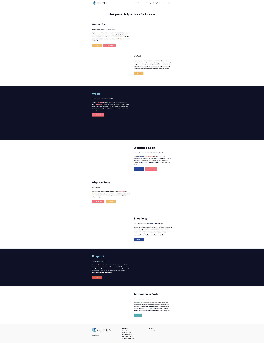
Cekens (97, 277)
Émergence (109, 45)
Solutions (121, 3)
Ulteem (97, 45)
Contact (164, 3)
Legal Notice (95, 335)
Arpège (138, 169)
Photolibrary (147, 3)
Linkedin (153, 330)
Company (112, 3)
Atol (137, 315)
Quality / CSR (156, 3)
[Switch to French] (169, 3)
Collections (138, 3)
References (130, 3)
